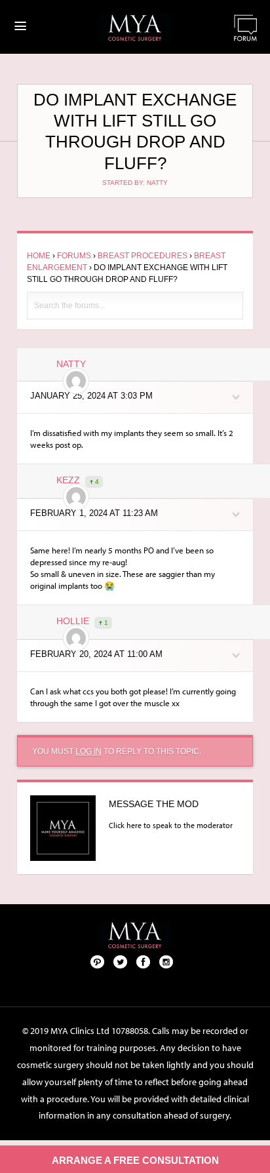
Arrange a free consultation (135, 1160)
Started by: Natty (135, 182)
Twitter (120, 961)
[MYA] (135, 28)
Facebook (143, 961)
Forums (74, 255)
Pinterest (97, 961)
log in (88, 751)
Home (38, 255)
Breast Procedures (142, 255)
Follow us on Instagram (166, 961)
